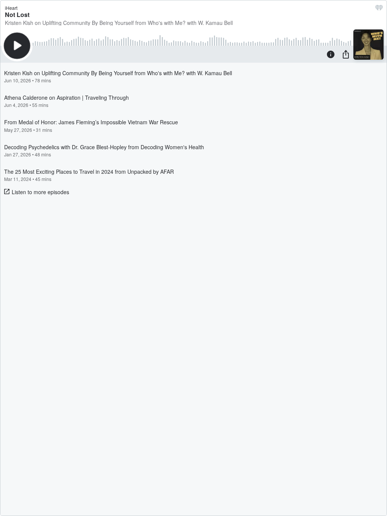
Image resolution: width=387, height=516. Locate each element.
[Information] (330, 54)
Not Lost (17, 14)
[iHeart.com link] (379, 9)
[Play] (17, 45)
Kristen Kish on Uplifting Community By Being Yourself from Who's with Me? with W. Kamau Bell (119, 23)
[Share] (345, 54)
